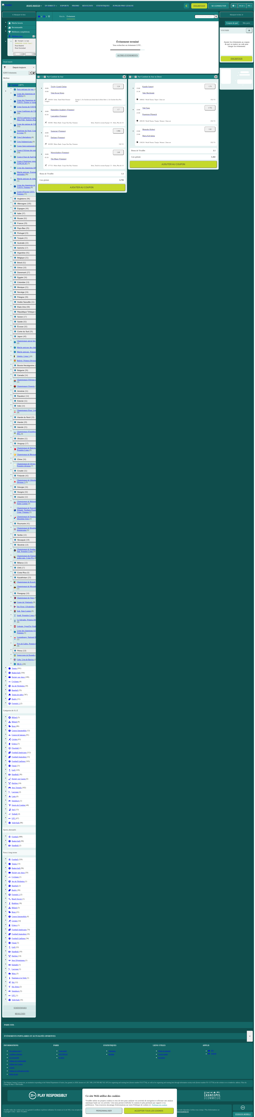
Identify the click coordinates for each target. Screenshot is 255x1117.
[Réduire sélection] (30, 73)
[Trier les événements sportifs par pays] (33, 73)
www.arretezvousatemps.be (180, 1112)
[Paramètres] (249, 30)
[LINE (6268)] (39, 16)
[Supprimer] (124, 76)
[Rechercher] (216, 16)
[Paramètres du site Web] (234, 5)
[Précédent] (34, 36)
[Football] (44, 16)
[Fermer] (251, 68)
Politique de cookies (159, 1105)
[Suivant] (45, 77)
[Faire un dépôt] (186, 6)
